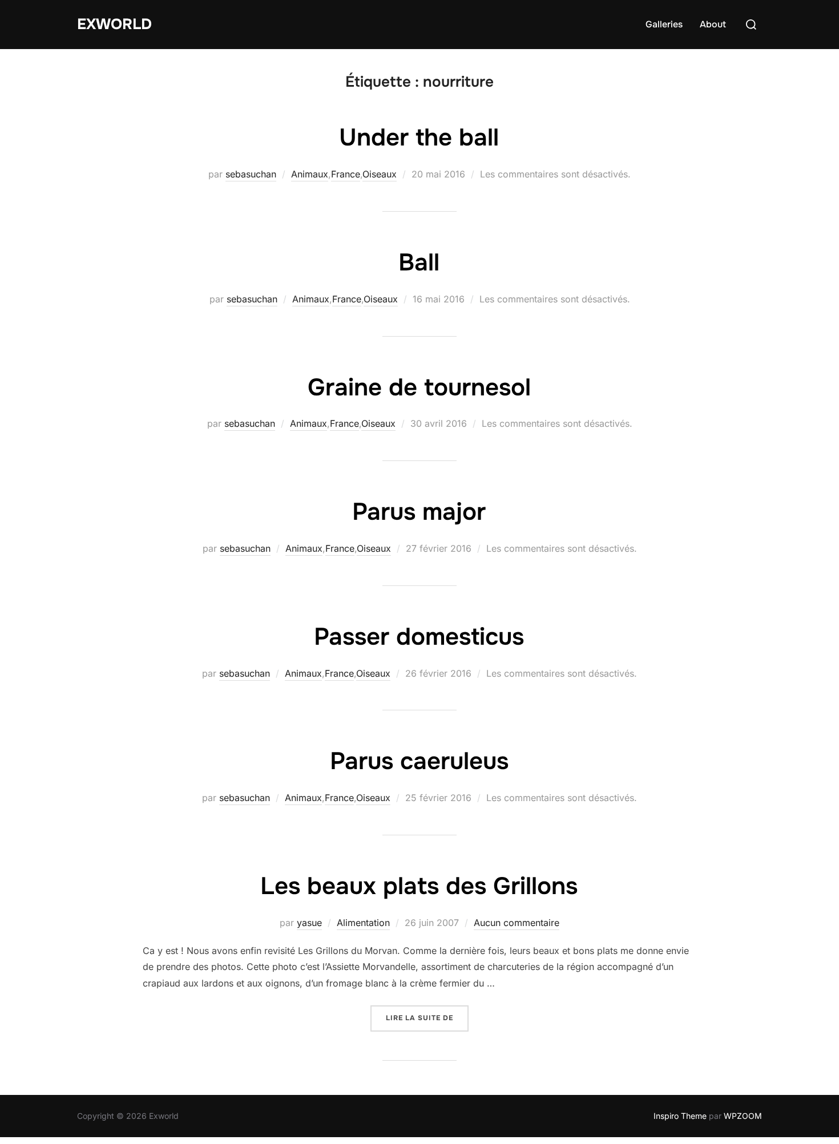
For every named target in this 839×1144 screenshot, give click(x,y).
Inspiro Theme (680, 1116)
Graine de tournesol (419, 387)
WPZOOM (743, 1116)
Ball (418, 262)
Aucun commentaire (516, 922)
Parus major (419, 511)
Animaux (309, 174)
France (345, 174)
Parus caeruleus (419, 761)
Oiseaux (379, 174)
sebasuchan (250, 174)
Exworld (114, 24)
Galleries (664, 24)
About (713, 24)
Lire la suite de (427, 1017)
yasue (309, 922)
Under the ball (419, 137)
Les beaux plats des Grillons (419, 886)
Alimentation (363, 922)
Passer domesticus (419, 636)
